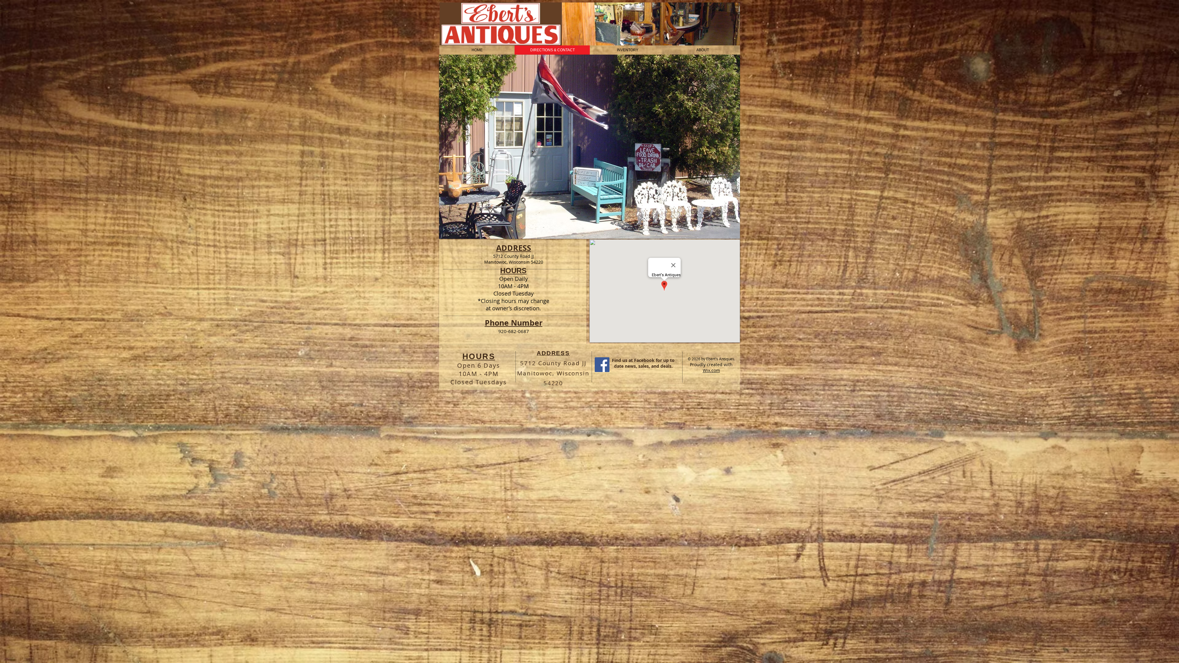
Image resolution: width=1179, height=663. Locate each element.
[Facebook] (602, 364)
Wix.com (711, 370)
